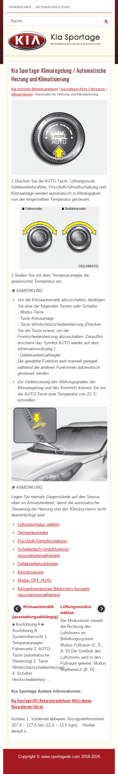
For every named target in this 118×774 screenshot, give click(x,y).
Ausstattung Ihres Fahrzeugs (82, 89)
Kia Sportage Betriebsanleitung (34, 89)
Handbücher (20, 7)
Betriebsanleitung (53, 7)
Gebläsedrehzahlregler (38, 563)
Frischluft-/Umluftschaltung (42, 541)
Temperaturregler (33, 532)
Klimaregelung (22, 94)
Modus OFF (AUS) (35, 580)
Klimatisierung (30, 572)
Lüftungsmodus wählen (38, 524)
